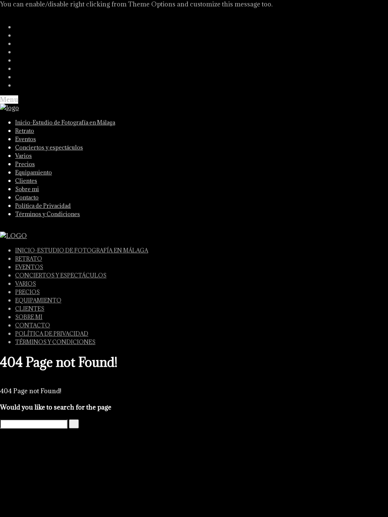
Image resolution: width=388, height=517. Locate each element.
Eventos (25, 139)
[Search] (74, 423)
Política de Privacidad (43, 205)
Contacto (27, 197)
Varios (23, 155)
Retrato (24, 130)
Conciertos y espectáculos (49, 147)
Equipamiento (33, 172)
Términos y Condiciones (47, 214)
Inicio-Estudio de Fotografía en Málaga (65, 122)
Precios (25, 164)
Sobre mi (27, 189)
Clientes (26, 180)
